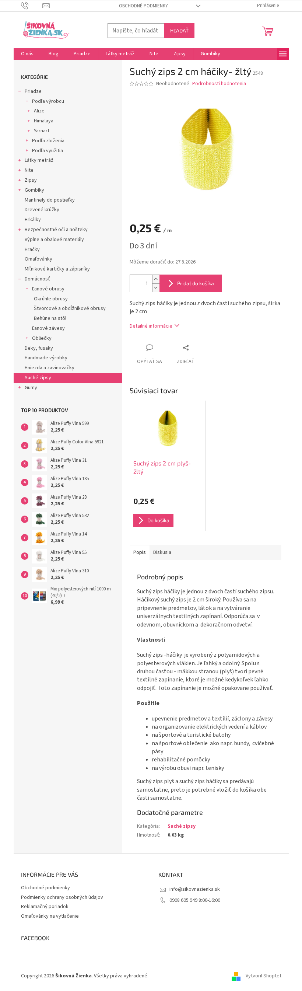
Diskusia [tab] (162, 552)
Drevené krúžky (42, 209)
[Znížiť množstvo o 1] (155, 287)
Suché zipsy (38, 377)
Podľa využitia (47, 150)
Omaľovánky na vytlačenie (50, 916)
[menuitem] (27, 54)
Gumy (31, 387)
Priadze (33, 91)
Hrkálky (33, 219)
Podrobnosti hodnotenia (219, 83)
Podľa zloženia (48, 140)
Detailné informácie (151, 326)
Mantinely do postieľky (50, 200)
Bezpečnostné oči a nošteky (56, 229)
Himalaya (43, 121)
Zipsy (31, 180)
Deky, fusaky (39, 348)
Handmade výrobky (46, 358)
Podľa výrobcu (48, 101)
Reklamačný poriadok (45, 906)
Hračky (32, 249)
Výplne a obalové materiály (54, 239)
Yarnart (41, 131)
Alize (39, 111)
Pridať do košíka (195, 283)
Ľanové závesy (48, 328)
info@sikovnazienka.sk (194, 889)
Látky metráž (39, 160)
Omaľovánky (38, 259)
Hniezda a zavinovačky (49, 367)
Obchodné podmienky (143, 6)
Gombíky (34, 190)
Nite (29, 170)
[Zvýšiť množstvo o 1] (155, 279)
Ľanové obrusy (48, 289)
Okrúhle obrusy (51, 299)
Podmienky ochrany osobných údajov (62, 897)
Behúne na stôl (50, 318)
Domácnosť (37, 279)
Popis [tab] (139, 552)
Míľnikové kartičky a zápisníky (57, 269)
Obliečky (42, 338)
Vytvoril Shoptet (263, 976)
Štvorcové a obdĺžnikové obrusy (70, 308)
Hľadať (179, 30)
